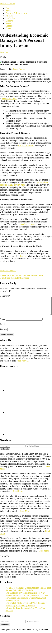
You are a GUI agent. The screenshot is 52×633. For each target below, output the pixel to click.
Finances (4, 52)
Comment (5, 296)
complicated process (28, 224)
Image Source (19, 69)
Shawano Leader (7, 3)
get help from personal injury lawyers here (24, 183)
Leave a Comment (8, 270)
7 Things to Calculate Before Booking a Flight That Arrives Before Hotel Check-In (28, 589)
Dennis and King (9, 98)
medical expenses (26, 145)
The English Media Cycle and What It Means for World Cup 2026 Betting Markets (27, 604)
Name (2, 319)
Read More (18, 491)
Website (3, 329)
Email (2, 324)
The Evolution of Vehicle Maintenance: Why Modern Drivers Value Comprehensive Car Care (27, 594)
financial (23, 256)
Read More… (23, 361)
